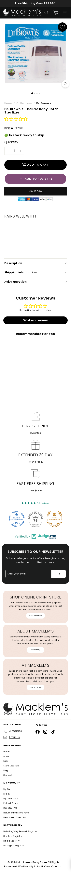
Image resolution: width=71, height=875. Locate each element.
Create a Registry (12, 836)
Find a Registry (11, 840)
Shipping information (20, 272)
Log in (6, 793)
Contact (7, 775)
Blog (5, 770)
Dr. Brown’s (43, 103)
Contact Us (35, 687)
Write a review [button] (35, 320)
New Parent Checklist (14, 817)
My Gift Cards (10, 798)
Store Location (35, 616)
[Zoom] (65, 84)
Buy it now (35, 191)
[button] (15, 119)
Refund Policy (35, 461)
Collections (24, 103)
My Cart (7, 789)
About (6, 756)
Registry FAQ (10, 808)
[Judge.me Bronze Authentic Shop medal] (54, 519)
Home (8, 103)
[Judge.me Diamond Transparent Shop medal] (16, 519)
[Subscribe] (58, 574)
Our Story (35, 650)
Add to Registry (38, 179)
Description (13, 263)
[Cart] (55, 12)
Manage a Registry (13, 845)
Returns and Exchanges (16, 812)
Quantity (11, 142)
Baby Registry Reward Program (20, 831)
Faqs (5, 761)
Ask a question (15, 282)
